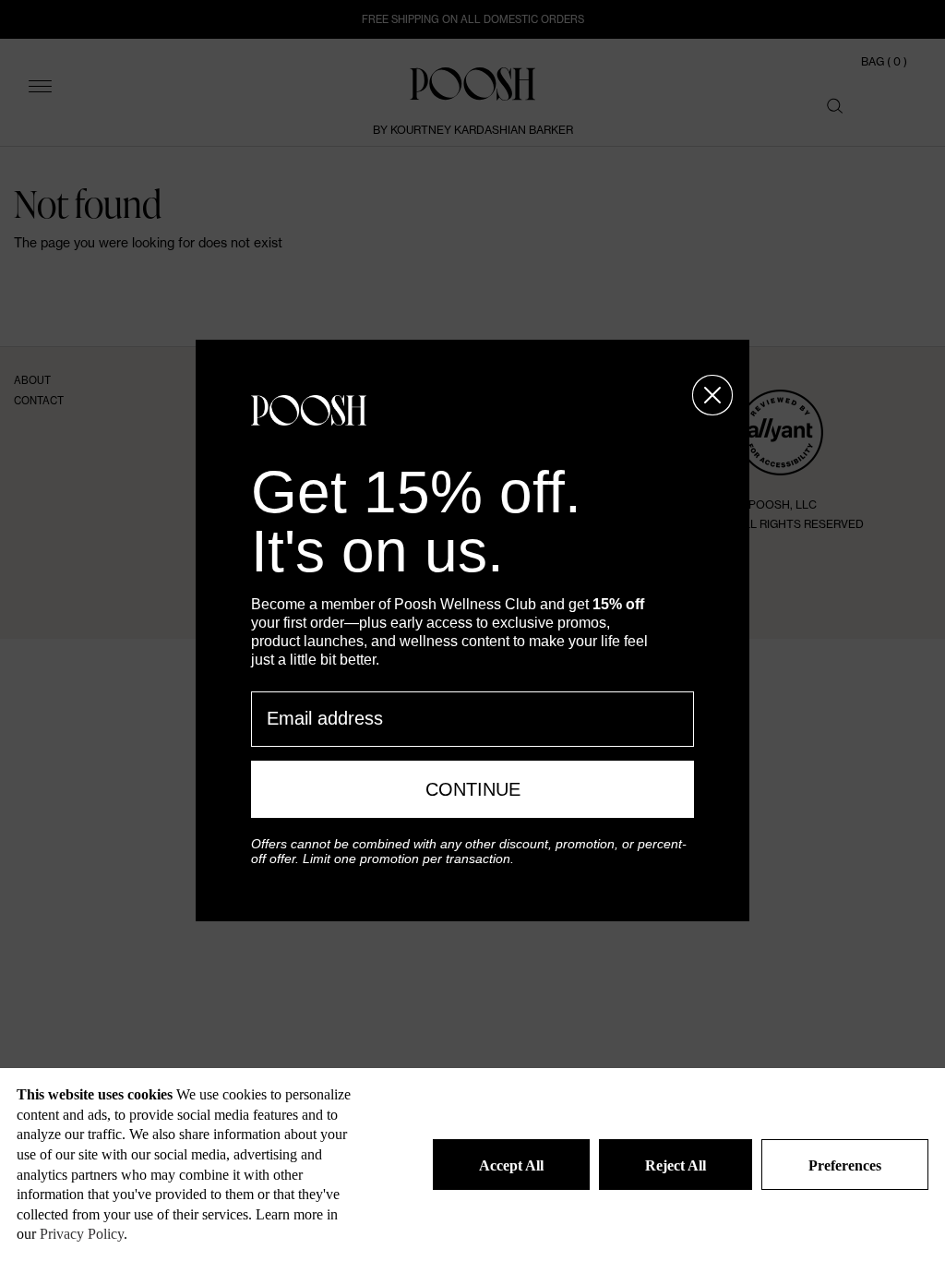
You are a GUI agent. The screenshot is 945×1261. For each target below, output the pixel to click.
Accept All (511, 1165)
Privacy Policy (82, 1234)
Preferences (844, 1165)
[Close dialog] (712, 395)
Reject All (675, 1165)
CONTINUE (472, 789)
